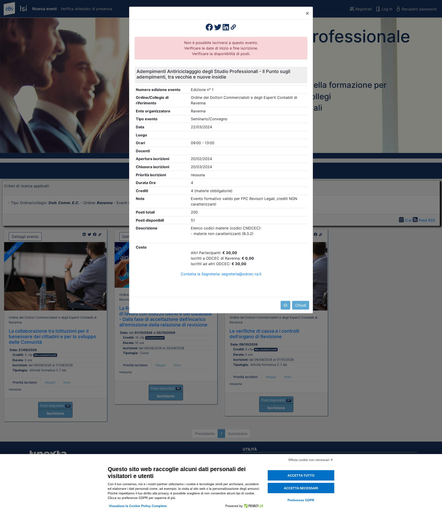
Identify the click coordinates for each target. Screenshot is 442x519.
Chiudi (300, 305)
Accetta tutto (301, 475)
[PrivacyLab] (253, 506)
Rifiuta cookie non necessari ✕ (310, 460)
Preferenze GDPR (301, 500)
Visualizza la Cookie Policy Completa (138, 506)
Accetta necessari (301, 488)
